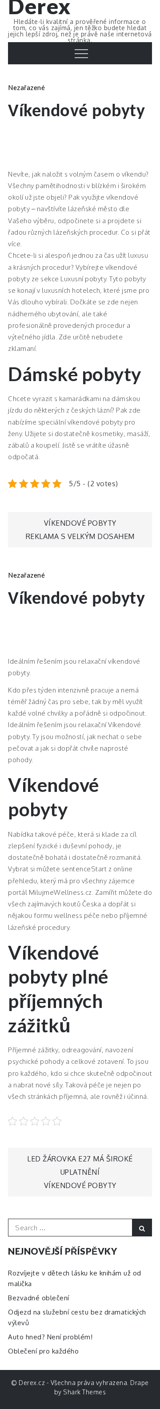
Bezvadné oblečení (38, 1298)
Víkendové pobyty (80, 523)
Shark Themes (84, 1392)
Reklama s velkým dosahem (80, 536)
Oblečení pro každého (43, 1351)
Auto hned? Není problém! (50, 1337)
